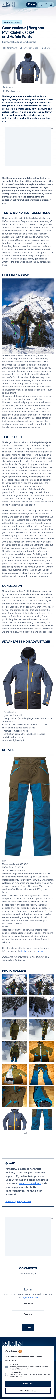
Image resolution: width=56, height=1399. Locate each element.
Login (28, 1327)
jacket (24, 951)
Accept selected (28, 1391)
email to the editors (30, 1183)
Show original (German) (18, 1201)
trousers (40, 951)
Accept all (28, 1383)
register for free (30, 1297)
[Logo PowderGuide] (8, 4)
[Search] (45, 4)
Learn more (10, 1360)
